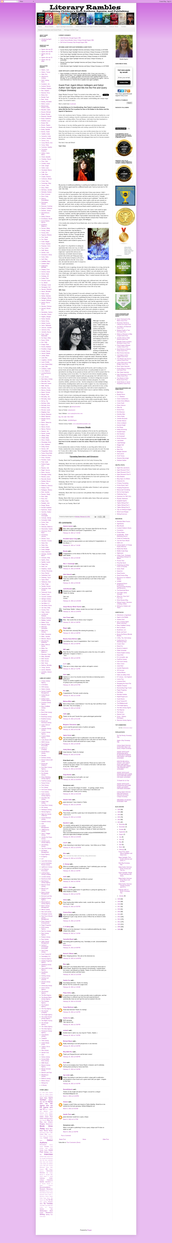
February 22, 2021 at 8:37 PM (71, 685)
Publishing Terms (122, 494)
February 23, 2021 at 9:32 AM (71, 754)
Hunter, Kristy (45, 321)
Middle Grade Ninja (122, 551)
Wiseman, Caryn (46, 654)
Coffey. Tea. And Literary (124, 638)
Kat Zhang (120, 427)
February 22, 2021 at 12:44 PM (72, 611)
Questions (48, 1181)
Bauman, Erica (45, 93)
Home (40, 26)
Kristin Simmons (122, 438)
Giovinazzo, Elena (46, 254)
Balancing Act (67, 945)
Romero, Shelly (45, 494)
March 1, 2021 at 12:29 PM (71, 1096)
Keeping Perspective (123, 487)
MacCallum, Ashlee (46, 379)
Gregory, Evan (45, 269)
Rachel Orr (50, 1183)
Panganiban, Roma (46, 451)
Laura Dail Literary (46, 861)
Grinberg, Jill (45, 276)
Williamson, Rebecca (44, 651)
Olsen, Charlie (45, 440)
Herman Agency (45, 812)
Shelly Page (43, 1198)
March (121, 847)
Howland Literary (46, 821)
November (122, 827)
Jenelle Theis (67, 1114)
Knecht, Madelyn (46, 346)
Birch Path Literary (46, 712)
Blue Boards (120, 526)
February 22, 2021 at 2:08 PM (71, 622)
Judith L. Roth (67, 887)
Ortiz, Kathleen (45, 444)
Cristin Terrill (120, 403)
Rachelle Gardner (122, 694)
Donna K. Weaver (68, 953)
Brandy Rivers (121, 394)
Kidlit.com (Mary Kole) (123, 674)
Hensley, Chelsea (46, 306)
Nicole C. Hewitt (48, 1176)
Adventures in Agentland (124, 615)
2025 (119, 812)
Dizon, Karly (44, 196)
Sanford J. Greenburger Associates (44, 946)
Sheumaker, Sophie (47, 529)
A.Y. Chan (42, 1092)
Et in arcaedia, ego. (122, 657)
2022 (119, 819)
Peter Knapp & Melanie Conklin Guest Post (123, 346)
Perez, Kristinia (45, 457)
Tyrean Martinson (68, 1007)
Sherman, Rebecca (46, 526)
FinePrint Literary (46, 781)
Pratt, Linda (44, 462)
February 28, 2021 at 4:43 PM (71, 1083)
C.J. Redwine (121, 396)
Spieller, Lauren (45, 562)
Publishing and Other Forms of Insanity (123, 565)
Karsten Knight (121, 425)
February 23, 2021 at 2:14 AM (71, 695)
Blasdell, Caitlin (45, 109)
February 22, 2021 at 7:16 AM (71, 545)
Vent (42, 1054)
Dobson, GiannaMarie (45, 199)
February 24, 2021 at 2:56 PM (71, 1024)
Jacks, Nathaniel (46, 325)
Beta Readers (43, 1120)
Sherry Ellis (50, 1198)
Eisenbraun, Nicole (46, 218)
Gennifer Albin (121, 414)
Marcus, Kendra (45, 390)
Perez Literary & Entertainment (46, 922)
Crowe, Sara (44, 181)
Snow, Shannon (45, 551)
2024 (119, 814)
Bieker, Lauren (45, 104)
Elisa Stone (49, 1148)
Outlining (42, 1178)
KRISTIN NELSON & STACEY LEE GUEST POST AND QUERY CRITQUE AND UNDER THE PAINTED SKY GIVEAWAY (124, 765)
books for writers (127, 248)
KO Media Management (45, 851)
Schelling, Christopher (44, 514)
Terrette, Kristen (46, 586)
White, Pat (44, 648)
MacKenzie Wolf (46, 879)
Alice (64, 853)
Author (51, 1115)
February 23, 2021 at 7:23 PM (71, 933)
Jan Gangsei (43, 1158)
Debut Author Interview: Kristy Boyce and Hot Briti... (125, 880)
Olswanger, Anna (46, 442)
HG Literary (44, 807)
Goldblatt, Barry (45, 261)
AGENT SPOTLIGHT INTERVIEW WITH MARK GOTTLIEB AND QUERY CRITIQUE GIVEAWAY (124, 775)
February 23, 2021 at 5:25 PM (71, 921)
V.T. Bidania (49, 1207)
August (121, 834)
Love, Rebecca (45, 371)
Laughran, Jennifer (46, 360)
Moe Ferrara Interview (123, 353)
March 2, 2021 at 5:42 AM (70, 1108)
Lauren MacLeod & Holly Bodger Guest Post (124, 363)
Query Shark (120, 568)
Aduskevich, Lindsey (44, 77)
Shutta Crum (43, 1200)
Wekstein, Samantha (44, 627)
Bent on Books (121, 627)
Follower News (113, 26)
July (120, 837)
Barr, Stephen (45, 90)
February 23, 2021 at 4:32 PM (71, 894)
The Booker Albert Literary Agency (46, 998)
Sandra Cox (66, 980)
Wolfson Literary (46, 1078)
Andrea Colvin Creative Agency (46, 699)
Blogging (42, 1124)
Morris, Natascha (46, 422)
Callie (65, 714)
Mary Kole (120, 449)
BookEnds (44, 714)
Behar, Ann (44, 95)
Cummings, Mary (46, 183)
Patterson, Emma (46, 455)
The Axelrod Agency (44, 992)
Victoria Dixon (67, 912)
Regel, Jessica (45, 470)
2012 (119, 919)
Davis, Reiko (45, 187)
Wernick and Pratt (46, 1072)
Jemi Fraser (66, 617)
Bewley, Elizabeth (46, 101)
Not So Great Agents (123, 492)
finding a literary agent (128, 250)
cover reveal (42, 1216)
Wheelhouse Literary (44, 1075)
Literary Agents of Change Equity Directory (124, 545)
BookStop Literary (46, 716)
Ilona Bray (66, 810)
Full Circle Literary (46, 789)
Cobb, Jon (44, 172)
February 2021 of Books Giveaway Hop (124, 891)
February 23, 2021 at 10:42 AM (72, 794)
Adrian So (42, 1096)
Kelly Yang (42, 1161)
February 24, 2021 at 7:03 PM (71, 1035)
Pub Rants (120, 692)
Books (51, 1130)
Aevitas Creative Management (46, 692)
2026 (119, 809)
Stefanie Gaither (121, 460)
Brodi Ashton (43, 1132)
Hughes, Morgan (46, 316)
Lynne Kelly (42, 1165)
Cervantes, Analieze (44, 150)
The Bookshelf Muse (123, 590)
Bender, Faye (45, 97)
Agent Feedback (49, 1096)
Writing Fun (44, 1083)
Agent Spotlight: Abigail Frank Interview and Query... (125, 874)
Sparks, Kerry (45, 560)
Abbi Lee (42, 1094)
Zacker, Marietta (46, 670)
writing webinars (127, 247)
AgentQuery (120, 523)
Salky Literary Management (45, 942)
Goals (45, 1150)
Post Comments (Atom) (73, 1142)
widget (130, 727)
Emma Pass (120, 409)
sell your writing (127, 252)
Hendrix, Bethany (46, 300)
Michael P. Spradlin (45, 1174)
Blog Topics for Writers (123, 479)
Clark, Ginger (45, 165)
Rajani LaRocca (46, 1185)
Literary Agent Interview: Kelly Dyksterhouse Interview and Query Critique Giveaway (124, 794)
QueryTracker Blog (122, 575)
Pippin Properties (46, 925)
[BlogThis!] (100, 517)
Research (42, 1189)
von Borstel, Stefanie (44, 615)
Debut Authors (46, 1141)
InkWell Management (45, 826)
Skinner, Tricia (45, 538)
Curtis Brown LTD (46, 740)
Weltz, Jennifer (45, 636)
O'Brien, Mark (45, 435)
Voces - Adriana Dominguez (121, 717)
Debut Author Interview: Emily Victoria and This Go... (125, 868)
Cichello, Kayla (45, 163)
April (120, 844)
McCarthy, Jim (45, 396)
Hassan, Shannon (46, 289)
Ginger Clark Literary (44, 802)
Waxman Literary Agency (124, 720)
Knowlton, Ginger (46, 349)
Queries (42, 1181)
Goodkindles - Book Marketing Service (122, 535)
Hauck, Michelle (46, 291)
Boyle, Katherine (46, 118)
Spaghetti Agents (122, 501)
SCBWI (119, 581)
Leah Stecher (49, 1161)
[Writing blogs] (123, 244)
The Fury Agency (46, 1008)
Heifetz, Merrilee (46, 296)
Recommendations (45, 1187)
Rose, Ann (44, 498)
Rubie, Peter (44, 501)
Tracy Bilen (42, 1205)
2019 (119, 901)
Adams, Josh (45, 70)
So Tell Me (49, 1200)
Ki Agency (44, 856)
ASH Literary (45, 687)
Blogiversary (49, 1124)
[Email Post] (95, 516)
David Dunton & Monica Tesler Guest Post (124, 349)
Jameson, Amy (45, 330)
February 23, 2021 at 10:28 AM (72, 779)
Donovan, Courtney (46, 206)
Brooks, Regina (45, 125)
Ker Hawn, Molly (46, 338)
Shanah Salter (67, 799)
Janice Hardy (121, 416)
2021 (119, 822)
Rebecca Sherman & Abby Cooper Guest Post (124, 334)
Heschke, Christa (46, 314)
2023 (119, 817)
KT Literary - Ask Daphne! (124, 677)
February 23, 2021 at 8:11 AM (71, 719)
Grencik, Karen (45, 272)
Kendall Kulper (121, 431)
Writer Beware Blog (122, 600)
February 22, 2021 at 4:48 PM (71, 633)
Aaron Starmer (49, 1092)
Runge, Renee (45, 505)
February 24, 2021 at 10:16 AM (72, 1001)
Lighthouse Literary (46, 867)
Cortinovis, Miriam (46, 179)
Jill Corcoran (120, 670)
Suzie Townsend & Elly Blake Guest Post (123, 319)
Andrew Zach (121, 619)
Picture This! (120, 560)
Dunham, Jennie (46, 210)
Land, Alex (44, 357)
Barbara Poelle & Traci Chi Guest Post (123, 331)
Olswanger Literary (46, 914)
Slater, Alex (44, 543)
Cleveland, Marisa (46, 170)
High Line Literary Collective (46, 814)
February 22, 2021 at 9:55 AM (71, 583)
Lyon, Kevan (45, 377)
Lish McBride (50, 1163)
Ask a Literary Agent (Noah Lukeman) (123, 622)
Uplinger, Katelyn (46, 599)
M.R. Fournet (49, 1165)
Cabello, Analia (45, 134)
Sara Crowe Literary (44, 951)
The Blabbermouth (122, 703)
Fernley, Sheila (45, 230)
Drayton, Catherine (46, 208)
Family (41, 1150)
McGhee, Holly (45, 403)
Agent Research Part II (123, 472)
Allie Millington (44, 1111)
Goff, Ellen (44, 259)
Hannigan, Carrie (46, 285)
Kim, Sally (44, 342)
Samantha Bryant (68, 939)
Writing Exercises (122, 514)
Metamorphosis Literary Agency (45, 902)
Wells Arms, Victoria (44, 631)
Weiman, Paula (45, 624)
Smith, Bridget (45, 549)
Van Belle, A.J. (45, 603)
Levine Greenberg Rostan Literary (46, 863)
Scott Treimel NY (46, 954)
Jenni (64, 674)
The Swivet (120, 712)
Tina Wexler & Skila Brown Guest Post (122, 378)
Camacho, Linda (46, 136)
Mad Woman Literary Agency (45, 881)
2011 (119, 922)
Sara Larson (120, 453)
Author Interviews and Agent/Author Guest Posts (91, 26)
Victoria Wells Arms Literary (45, 1059)
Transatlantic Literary (45, 1035)
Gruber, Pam (45, 278)
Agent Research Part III (124, 474)
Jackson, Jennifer (46, 327)
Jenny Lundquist (121, 423)
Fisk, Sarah (44, 237)
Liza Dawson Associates (45, 869)
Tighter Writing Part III (123, 507)
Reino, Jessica (45, 472)
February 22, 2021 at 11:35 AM (72, 601)
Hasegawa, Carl (45, 287)
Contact (123, 26)
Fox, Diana (44, 239)
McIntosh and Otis (46, 896)
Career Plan (43, 1134)
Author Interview (44, 1118)
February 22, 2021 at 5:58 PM (71, 643)
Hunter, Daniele (45, 319)
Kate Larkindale (49, 1160)
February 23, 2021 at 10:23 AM (72, 769)
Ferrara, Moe (45, 232)
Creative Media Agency (45, 736)
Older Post (106, 1139)
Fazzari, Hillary (45, 228)
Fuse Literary (45, 792)
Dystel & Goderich (122, 648)
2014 (119, 914)
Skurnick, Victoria (46, 541)
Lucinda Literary (45, 876)
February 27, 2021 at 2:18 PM (71, 1069)
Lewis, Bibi (44, 366)
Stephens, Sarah (46, 568)
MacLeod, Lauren (46, 383)
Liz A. (65, 664)
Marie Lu (119, 447)
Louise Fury (120, 679)
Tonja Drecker (67, 774)
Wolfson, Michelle (46, 665)
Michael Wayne (67, 1041)
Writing (42, 1214)
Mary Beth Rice (67, 1052)
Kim (64, 690)
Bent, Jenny (44, 99)
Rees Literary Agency (45, 934)
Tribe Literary (45, 1040)
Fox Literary (44, 787)
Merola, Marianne (46, 414)
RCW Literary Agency (45, 928)
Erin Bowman (121, 412)
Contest (45, 1138)
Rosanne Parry (49, 1190)
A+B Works (44, 684)
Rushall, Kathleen (46, 507)
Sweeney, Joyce (46, 577)
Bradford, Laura (45, 121)
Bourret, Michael (46, 112)
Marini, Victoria (45, 392)
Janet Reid (120, 666)
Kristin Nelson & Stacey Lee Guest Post (124, 369)
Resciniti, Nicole (46, 479)
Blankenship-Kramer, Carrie (45, 106)
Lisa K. (65, 842)
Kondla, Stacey (45, 351)
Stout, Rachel (45, 573)
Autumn (65, 1102)
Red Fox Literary (46, 931)
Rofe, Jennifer (45, 492)
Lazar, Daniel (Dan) (46, 364)
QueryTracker (121, 573)
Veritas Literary (45, 1057)
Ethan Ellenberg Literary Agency (45, 777)
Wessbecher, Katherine (45, 641)
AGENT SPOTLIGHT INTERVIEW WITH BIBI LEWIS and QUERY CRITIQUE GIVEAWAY (124, 786)
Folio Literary (45, 785)
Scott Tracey (120, 456)
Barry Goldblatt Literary (123, 625)
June (120, 839)
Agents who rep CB (46, 49)
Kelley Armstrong (122, 429)
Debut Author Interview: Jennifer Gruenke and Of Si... (125, 885)
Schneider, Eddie (46, 520)
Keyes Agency (45, 854)
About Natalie (49, 26)
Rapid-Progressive (122, 696)
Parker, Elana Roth (46, 453)
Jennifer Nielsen (121, 420)
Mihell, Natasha (45, 416)
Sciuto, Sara (44, 522)
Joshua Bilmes (121, 672)
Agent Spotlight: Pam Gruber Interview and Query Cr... (125, 859)
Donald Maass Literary (45, 752)
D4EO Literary (45, 742)
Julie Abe (42, 1160)
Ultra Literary (45, 1050)
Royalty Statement (122, 498)
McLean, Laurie (45, 410)
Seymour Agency (46, 958)
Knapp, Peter (45, 344)
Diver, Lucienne (45, 194)
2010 (119, 924)
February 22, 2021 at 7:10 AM (71, 533)
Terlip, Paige (44, 584)
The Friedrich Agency (45, 1005)
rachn (65, 876)
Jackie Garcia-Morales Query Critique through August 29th (77, 40)
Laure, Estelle (45, 362)
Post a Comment (66, 1135)
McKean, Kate (45, 407)
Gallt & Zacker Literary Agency (45, 794)
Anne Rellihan (49, 1113)
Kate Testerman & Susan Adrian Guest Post (124, 375)
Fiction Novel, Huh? (122, 485)
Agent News (43, 1098)
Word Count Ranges (123, 512)
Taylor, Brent (45, 579)
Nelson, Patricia (45, 429)
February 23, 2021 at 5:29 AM (71, 708)
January (121, 896)
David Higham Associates (45, 745)
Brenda (65, 551)
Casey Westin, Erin (46, 143)
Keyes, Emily (45, 340)
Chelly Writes (67, 749)
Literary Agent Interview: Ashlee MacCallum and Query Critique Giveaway (124, 747)
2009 (119, 926)
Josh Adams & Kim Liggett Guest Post (122, 355)
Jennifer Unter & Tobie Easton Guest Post (123, 338)
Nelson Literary (45, 909)
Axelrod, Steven (46, 86)
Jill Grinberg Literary (44, 845)
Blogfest (50, 1122)
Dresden (43, 755)
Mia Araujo (49, 1172)
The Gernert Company (44, 1011)
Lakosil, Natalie (45, 353)
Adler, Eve (44, 74)
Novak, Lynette (45, 433)
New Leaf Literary (46, 911)
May (120, 842)
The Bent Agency (46, 995)
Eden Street (44, 771)
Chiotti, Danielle (45, 157)
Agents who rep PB (46, 51)
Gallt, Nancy (44, 250)
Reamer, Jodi (45, 468)
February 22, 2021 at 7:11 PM (71, 669)
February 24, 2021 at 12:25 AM (72, 974)
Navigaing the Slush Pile (124, 683)
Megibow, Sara (45, 412)
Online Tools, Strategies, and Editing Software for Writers (124, 557)
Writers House (45, 1080)
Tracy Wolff (47, 1205)
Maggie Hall (120, 445)
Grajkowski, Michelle (44, 266)
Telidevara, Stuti (46, 582)
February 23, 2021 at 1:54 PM (71, 871)
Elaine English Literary (123, 652)
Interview (48, 1154)
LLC (42, 859)
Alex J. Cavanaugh (69, 563)
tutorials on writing (128, 249)
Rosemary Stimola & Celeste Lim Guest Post (124, 323)
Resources (49, 1189)
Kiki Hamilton (121, 434)
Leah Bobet (120, 440)
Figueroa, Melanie (46, 235)
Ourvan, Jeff (44, 449)
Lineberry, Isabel (46, 368)
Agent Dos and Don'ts (123, 468)
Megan (65, 628)
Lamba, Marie (45, 355)
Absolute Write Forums (123, 521)
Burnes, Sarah (45, 131)
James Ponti (50, 1156)
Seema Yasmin (49, 1196)
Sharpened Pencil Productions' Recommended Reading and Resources (124, 586)
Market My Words (122, 548)
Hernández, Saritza (46, 312)
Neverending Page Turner (124, 688)
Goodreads (73, 104)
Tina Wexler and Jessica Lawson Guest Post (124, 359)
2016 (119, 909)
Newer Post (62, 1139)
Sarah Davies (121, 699)
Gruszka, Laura (45, 280)
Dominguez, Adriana (44, 203)
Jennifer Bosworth (122, 418)
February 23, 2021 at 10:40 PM (72, 958)
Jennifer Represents (123, 668)
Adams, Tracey (45, 72)
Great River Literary (47, 805)
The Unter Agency (46, 1029)
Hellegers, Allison (46, 298)
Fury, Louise (44, 248)
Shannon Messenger (123, 458)
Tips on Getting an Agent (124, 509)
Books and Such (122, 632)
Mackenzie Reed (44, 1167)
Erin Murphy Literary (44, 774)
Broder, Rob (44, 123)
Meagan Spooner (122, 451)
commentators (126, 727)
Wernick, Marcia (46, 638)
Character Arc (121, 481)
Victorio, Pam (45, 610)
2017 (119, 906)
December (122, 824)
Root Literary (45, 939)
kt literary (44, 1085)
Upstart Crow (45, 1052)
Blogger (89, 1230)
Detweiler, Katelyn (46, 192)
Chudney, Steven (46, 159)
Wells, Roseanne (46, 634)
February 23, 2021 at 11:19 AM (72, 817)
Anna (64, 1062)
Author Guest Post (46, 1116)
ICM (42, 823)
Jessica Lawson (68, 526)
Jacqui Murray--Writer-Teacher (72, 606)
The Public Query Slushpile (122, 593)
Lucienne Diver (121, 681)
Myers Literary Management (45, 906)
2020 (119, 899)
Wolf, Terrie (44, 663)
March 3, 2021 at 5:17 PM (70, 1119)
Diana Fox (120, 646)
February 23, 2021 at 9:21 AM (71, 729)
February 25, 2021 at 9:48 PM (71, 1056)
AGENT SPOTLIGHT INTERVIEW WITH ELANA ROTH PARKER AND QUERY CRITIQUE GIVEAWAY (124, 755)
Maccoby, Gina (45, 381)
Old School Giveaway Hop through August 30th (73, 42)
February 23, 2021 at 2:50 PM (71, 881)
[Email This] (99, 517)
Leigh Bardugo (121, 442)
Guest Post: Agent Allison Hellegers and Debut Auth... (125, 853)
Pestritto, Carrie (45, 460)
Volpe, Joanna (45, 612)
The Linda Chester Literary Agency (46, 1017)
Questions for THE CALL (124, 496)
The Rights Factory (46, 1020)
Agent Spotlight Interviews (64, 26)
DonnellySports (68, 1089)
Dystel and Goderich (44, 764)
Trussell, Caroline (46, 596)
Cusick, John (45, 185)
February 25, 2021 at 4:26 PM (71, 1046)
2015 (119, 911)
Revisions (42, 1190)
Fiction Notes (121, 532)
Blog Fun (50, 1120)
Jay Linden (66, 1075)
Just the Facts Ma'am (123, 540)
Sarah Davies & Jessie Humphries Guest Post (123, 382)
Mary (64, 964)
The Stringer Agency (44, 1023)
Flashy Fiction (45, 783)
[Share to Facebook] (104, 517)
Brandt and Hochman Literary (46, 721)
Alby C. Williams (49, 1109)
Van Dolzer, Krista (46, 605)
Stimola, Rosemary (46, 571)
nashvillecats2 (67, 589)
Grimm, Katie (45, 274)
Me (46, 1169)
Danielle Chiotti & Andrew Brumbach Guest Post (124, 342)
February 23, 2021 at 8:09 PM (71, 947)
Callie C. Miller (49, 1132)
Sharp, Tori (44, 524)
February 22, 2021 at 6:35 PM (71, 658)
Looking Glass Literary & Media (46, 873)
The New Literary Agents (124, 707)
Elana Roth (120, 655)
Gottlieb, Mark (45, 263)
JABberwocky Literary (45, 830)
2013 (119, 916)
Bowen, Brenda (45, 114)
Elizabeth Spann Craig (70, 538)
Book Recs (49, 1129)
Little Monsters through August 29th (70, 38)
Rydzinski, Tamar (46, 509)
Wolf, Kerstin (45, 658)
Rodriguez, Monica (46, 490)
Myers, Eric (44, 424)
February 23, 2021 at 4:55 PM (71, 906)
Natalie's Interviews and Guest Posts (49, 30)
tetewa (65, 900)
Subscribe (124, 82)
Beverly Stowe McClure (70, 639)
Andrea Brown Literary (45, 695)
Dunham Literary (46, 757)
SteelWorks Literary (44, 972)
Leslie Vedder (43, 1163)
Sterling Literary (45, 976)
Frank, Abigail (45, 241)
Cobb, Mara (44, 174)
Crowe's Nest (121, 644)
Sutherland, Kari (46, 575)
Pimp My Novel (121, 563)
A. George (66, 864)
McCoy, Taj (44, 401)
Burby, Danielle (45, 129)
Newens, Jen (45, 431)
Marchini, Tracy (45, 388)
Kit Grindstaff (121, 436)
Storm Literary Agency (45, 988)
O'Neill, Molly (45, 438)
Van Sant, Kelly (45, 607)
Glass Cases (120, 663)
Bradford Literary (46, 719)
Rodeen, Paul (45, 487)
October (121, 829)
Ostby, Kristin (45, 446)
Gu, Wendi (44, 282)
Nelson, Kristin (45, 427)
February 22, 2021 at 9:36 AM (71, 558)
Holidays (46, 1152)
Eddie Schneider (121, 650)
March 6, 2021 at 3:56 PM (70, 1132)
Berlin (43, 710)
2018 (119, 904)
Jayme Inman (67, 735)
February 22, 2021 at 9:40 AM (71, 568)
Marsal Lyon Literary (44, 889)
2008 (119, 929)
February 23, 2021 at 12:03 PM (72, 847)
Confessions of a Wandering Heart (122, 641)
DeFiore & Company (44, 748)
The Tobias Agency (46, 1026)
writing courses (127, 253)
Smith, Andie (45, 547)
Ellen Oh (119, 407)
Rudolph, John (45, 503)
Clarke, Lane (45, 168)
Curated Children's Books (124, 528)
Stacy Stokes (43, 1201)
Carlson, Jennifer (46, 138)
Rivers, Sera (44, 483)
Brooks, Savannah (46, 127)
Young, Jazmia (45, 667)
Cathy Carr (45, 1136)
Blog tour (43, 1122)
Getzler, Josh (45, 252)
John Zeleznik (67, 574)
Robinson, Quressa (46, 485)
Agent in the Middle (122, 617)
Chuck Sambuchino (122, 399)
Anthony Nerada (44, 1115)
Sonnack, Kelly (45, 557)
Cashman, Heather (46, 147)
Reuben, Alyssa (45, 481)
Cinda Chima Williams (123, 401)
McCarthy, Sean (46, 399)
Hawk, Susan (45, 294)
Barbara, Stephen (46, 88)
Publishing (50, 1180)
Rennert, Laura (45, 476)
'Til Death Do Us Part (123, 780)
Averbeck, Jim (45, 84)
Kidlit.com (120, 543)
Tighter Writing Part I (123, 503)
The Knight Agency (46, 1014)
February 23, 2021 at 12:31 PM (72, 858)
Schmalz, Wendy (46, 518)
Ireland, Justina (45, 323)
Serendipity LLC (45, 956)
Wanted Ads (46, 1209)
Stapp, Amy (44, 564)
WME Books (45, 1063)
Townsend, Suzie (46, 592)
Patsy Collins (67, 993)
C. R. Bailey (66, 926)
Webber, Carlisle (46, 620)
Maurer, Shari (45, 394)
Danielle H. (66, 823)
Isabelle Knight (43, 1156)
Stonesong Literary (46, 985)
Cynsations (120, 530)
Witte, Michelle (45, 656)
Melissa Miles (67, 701)
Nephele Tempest (122, 685)
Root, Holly (44, 496)
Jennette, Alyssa (46, 332)
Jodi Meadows (49, 1158)
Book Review (44, 1130)
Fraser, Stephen (45, 244)
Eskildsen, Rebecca (44, 225)
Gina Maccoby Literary (45, 798)
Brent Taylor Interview (123, 366)
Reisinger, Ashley (46, 474)
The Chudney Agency (45, 1002)
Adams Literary (45, 689)
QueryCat (119, 571)
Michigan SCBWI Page (71, 30)
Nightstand (120, 553)
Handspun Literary (46, 809)
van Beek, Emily (46, 601)
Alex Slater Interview (123, 372)
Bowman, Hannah (46, 116)
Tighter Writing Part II (123, 505)
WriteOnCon (49, 1212)
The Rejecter (120, 710)
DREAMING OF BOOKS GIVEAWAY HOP (124, 800)
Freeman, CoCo (45, 246)
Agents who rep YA (46, 57)
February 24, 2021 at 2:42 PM (71, 1012)
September (122, 832)
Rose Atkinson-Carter (44, 1192)
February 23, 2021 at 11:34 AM (72, 837)
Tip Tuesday (48, 1203)
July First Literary (46, 848)
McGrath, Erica (45, 405)
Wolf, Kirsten (45, 661)
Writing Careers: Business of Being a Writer (124, 603)
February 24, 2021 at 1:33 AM (71, 987)
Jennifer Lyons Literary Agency (45, 841)
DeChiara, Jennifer (46, 190)
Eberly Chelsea (45, 216)
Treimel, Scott (45, 594)
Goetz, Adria (44, 257)
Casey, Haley (45, 145)
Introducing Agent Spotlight (46, 40)
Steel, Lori (44, 566)
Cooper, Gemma (46, 176)
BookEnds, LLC (121, 630)
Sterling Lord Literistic (45, 978)
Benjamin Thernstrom (70, 724)
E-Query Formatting (122, 483)
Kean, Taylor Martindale (45, 335)
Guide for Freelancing (123, 538)
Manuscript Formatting (123, 490)
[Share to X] (102, 517)
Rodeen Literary (45, 937)
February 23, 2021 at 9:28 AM (71, 744)
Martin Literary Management (45, 893)
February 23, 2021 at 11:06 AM (72, 804)
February (122, 849)
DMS (64, 649)
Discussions (43, 1144)
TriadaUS (44, 1038)
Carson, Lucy (45, 140)
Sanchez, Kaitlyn (46, 512)
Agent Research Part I (123, 470)
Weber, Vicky (45, 622)
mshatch (65, 1030)
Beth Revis (120, 392)
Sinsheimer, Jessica (44, 535)
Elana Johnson (121, 405)
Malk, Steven (45, 385)
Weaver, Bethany (46, 618)
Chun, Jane (44, 161)
